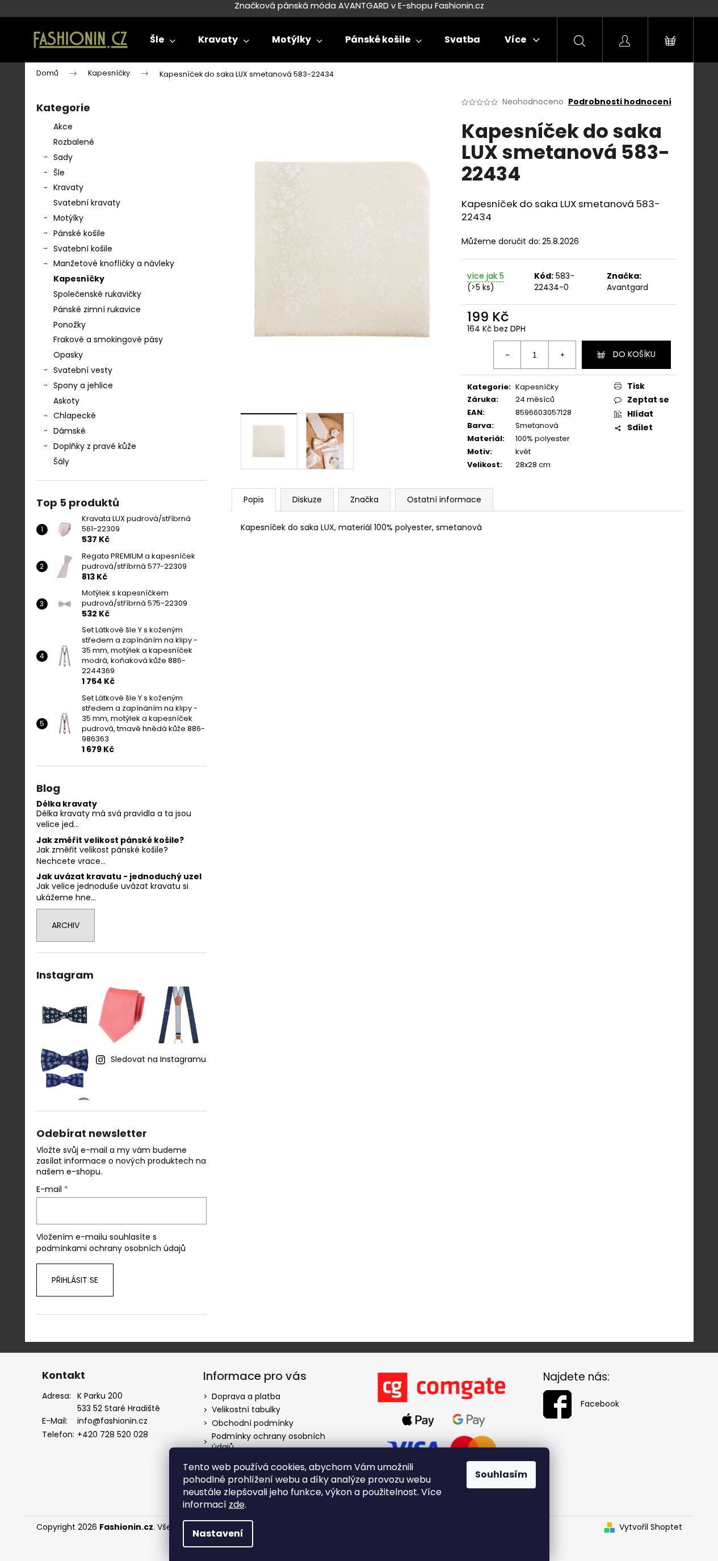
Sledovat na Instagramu (158, 1059)
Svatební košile (82, 248)
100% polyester (542, 438)
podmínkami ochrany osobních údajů (111, 1248)
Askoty (66, 400)
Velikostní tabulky (246, 1409)
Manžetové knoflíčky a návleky (113, 263)
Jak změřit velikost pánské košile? (110, 840)
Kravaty (68, 187)
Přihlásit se (75, 1280)
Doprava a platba (246, 1396)
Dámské (69, 431)
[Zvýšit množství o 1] (562, 354)
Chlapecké (74, 415)
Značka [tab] (364, 499)
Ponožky (69, 324)
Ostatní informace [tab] (444, 499)
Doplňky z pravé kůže (94, 446)
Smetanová (537, 425)
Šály (61, 461)
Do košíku (634, 354)
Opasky (68, 354)
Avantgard (627, 287)
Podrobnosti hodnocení (619, 101)
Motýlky (68, 218)
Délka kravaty (66, 804)
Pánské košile (79, 233)
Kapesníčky (78, 278)
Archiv (65, 925)
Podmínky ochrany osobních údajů (268, 1441)
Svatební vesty (82, 370)
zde (237, 1504)
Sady (63, 157)
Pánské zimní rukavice (97, 309)
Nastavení (217, 1533)
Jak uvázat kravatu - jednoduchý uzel (118, 876)
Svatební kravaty (86, 202)
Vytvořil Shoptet (650, 1527)
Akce (63, 126)
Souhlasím (501, 1474)
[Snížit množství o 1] (507, 354)
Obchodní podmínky (252, 1423)
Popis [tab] (253, 499)
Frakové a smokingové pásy (108, 339)
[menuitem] (162, 39)
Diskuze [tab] (307, 499)
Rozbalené (73, 142)
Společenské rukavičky (97, 294)
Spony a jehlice (83, 385)
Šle (59, 172)
